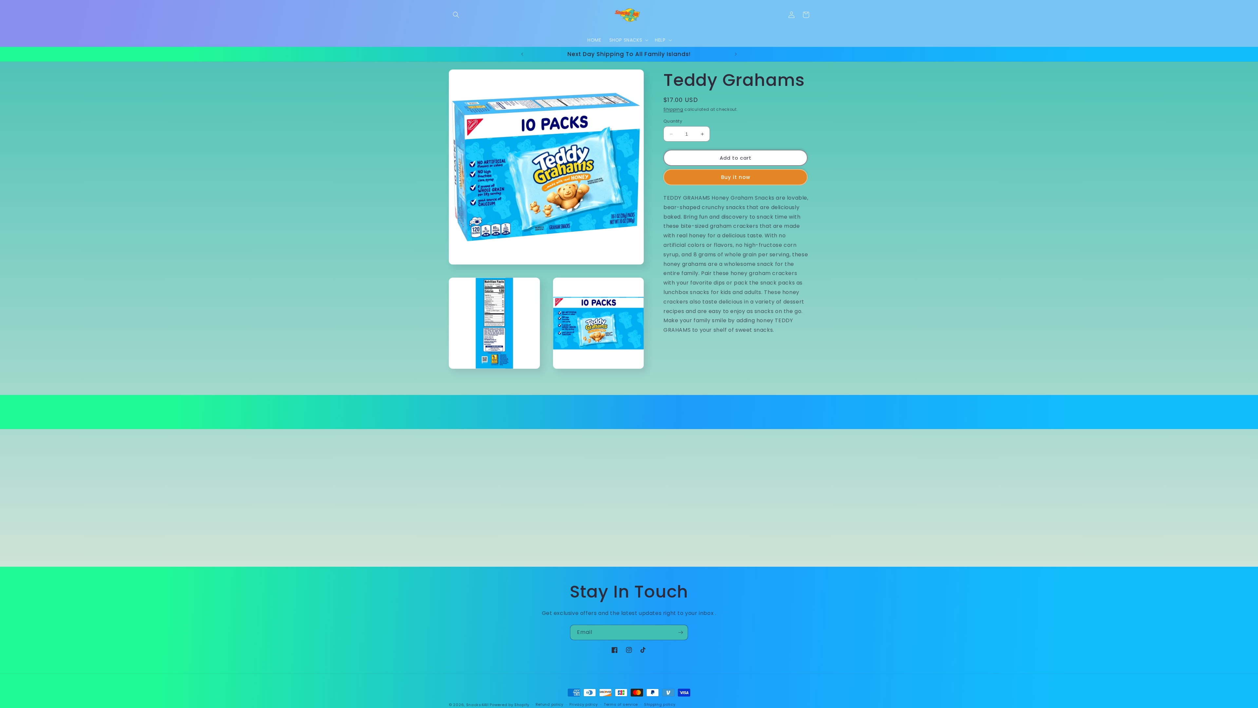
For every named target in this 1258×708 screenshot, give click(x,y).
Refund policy (549, 704)
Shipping (673, 109)
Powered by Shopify (509, 704)
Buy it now (735, 177)
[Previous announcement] (522, 54)
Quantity (672, 121)
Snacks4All (477, 704)
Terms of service (621, 704)
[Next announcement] (736, 54)
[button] (456, 15)
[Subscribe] (680, 632)
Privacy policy (583, 704)
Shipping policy (660, 704)
